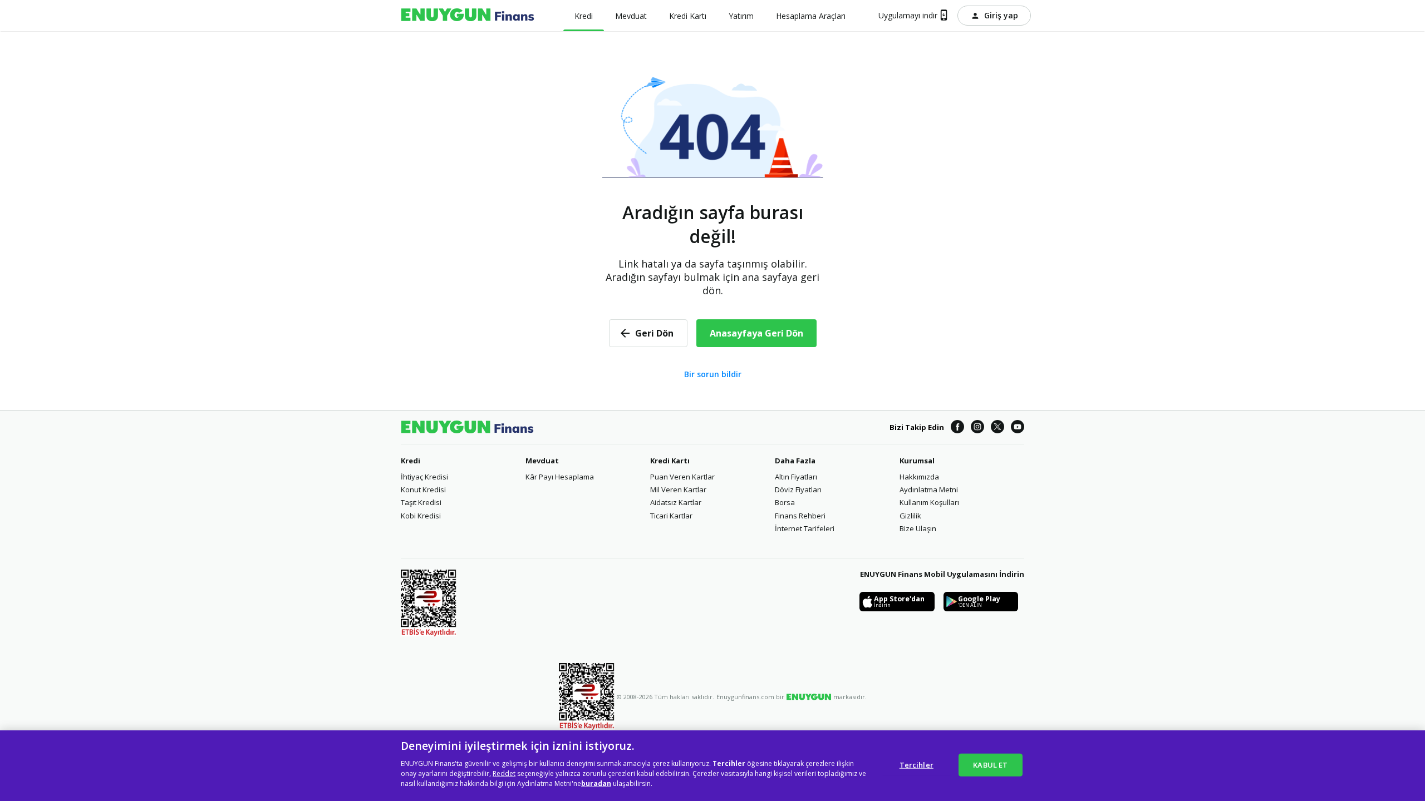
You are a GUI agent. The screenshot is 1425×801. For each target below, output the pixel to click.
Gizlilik (910, 516)
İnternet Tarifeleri (804, 528)
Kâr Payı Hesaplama (559, 477)
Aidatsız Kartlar (675, 502)
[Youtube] (1017, 427)
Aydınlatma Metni (929, 489)
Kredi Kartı (670, 461)
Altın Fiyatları (796, 477)
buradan (596, 783)
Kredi (410, 461)
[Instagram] (977, 427)
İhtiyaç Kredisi (424, 477)
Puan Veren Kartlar (682, 477)
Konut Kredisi (423, 489)
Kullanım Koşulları (929, 502)
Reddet (504, 773)
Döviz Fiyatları (798, 489)
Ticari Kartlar (671, 516)
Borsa (785, 502)
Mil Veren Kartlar (678, 489)
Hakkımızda (919, 477)
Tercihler (916, 764)
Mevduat (542, 461)
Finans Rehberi (800, 516)
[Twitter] (997, 427)
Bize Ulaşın (918, 528)
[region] (712, 765)
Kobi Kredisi (421, 516)
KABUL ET (990, 764)
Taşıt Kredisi (421, 502)
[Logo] (467, 15)
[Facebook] (957, 427)
